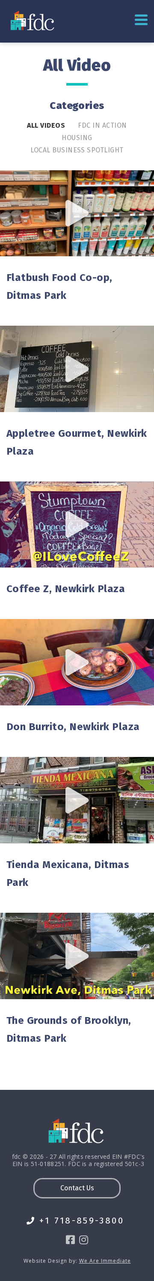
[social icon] (70, 1240)
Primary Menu (141, 20)
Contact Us (77, 1188)
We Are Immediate (105, 1260)
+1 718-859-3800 (81, 1220)
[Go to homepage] (33, 20)
